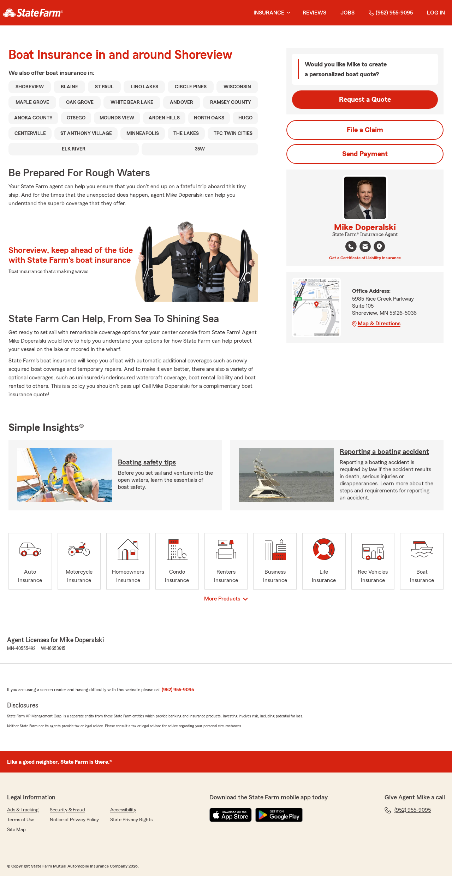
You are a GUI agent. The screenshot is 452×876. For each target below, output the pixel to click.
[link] (33, 13)
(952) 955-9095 (394, 13)
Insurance (269, 13)
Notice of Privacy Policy (74, 819)
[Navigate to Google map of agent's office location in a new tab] (379, 246)
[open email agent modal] (365, 247)
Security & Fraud (67, 809)
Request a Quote (365, 99)
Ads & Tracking (22, 809)
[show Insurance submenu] (287, 13)
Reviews (314, 13)
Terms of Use (20, 819)
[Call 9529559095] (351, 246)
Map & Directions (379, 323)
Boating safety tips (147, 462)
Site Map (16, 829)
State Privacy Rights (131, 819)
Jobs (347, 13)
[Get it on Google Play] (279, 815)
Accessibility (123, 809)
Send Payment (365, 154)
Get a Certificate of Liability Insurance (365, 258)
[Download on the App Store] (230, 815)
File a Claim (365, 130)
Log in (436, 13)
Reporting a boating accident (384, 451)
